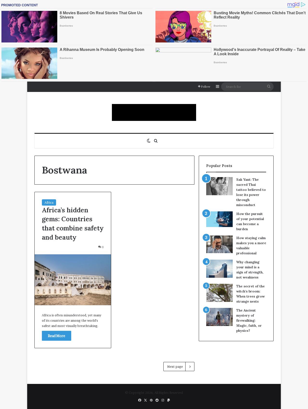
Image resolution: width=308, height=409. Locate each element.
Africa (49, 202)
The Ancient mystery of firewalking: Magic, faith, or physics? (249, 320)
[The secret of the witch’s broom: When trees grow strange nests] (219, 293)
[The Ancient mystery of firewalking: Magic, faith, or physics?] (219, 317)
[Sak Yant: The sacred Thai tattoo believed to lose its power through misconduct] (219, 186)
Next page (175, 366)
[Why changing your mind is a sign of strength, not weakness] (219, 269)
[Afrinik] (154, 112)
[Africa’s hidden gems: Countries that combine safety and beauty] (73, 279)
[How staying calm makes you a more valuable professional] (219, 244)
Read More (56, 336)
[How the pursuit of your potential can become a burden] (219, 220)
